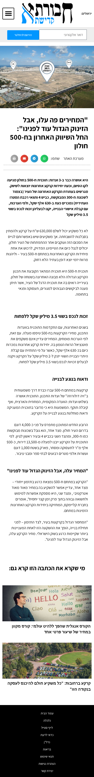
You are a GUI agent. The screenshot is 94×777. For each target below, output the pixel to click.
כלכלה (47, 720)
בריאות (47, 749)
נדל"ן (47, 742)
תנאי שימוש (47, 756)
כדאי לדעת (47, 735)
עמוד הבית (47, 713)
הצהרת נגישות (47, 764)
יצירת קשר (47, 771)
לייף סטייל (47, 728)
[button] (8, 13)
